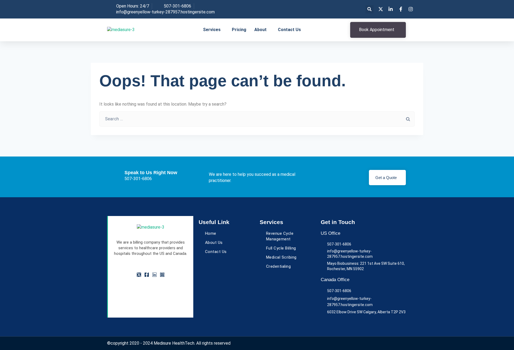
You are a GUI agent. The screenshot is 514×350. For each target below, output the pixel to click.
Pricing (239, 29)
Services (212, 29)
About (260, 29)
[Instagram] (162, 275)
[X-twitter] (139, 275)
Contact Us (289, 29)
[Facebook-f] (147, 275)
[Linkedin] (154, 275)
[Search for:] (257, 118)
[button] (369, 9)
